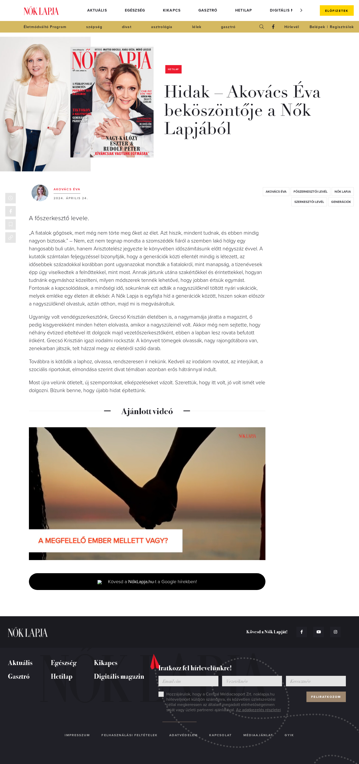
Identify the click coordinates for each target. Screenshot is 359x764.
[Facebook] (273, 27)
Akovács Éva (67, 189)
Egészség (135, 10)
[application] (147, 493)
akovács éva (276, 191)
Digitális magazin (290, 10)
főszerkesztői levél (310, 191)
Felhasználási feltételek (129, 735)
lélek (196, 27)
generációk (341, 202)
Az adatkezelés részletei (258, 710)
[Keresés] (262, 27)
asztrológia (162, 27)
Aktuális (97, 10)
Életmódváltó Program (45, 27)
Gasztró (207, 10)
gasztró (228, 27)
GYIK (289, 735)
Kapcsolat (220, 735)
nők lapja (343, 191)
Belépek (317, 27)
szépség (94, 27)
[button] (301, 10)
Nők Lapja (41, 10)
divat (126, 27)
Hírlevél (291, 27)
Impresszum (77, 735)
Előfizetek (336, 11)
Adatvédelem (183, 735)
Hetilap (243, 10)
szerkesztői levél (309, 202)
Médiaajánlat (258, 735)
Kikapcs (172, 10)
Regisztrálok (342, 27)
